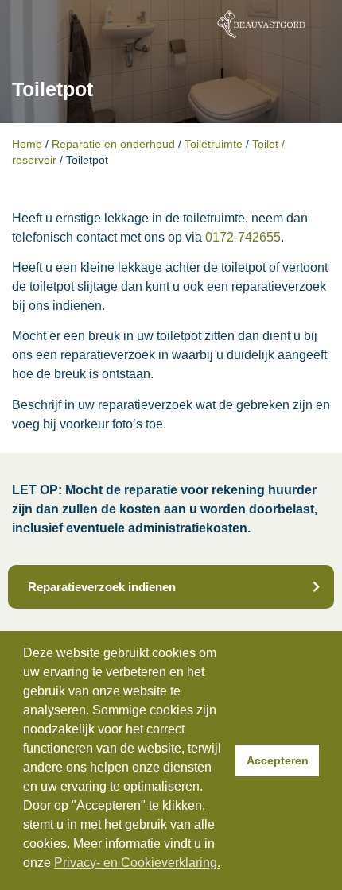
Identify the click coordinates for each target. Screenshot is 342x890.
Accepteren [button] (278, 760)
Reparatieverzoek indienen (102, 587)
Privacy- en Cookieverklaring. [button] (137, 862)
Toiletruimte (214, 144)
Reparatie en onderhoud (113, 144)
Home (27, 144)
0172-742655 (243, 237)
